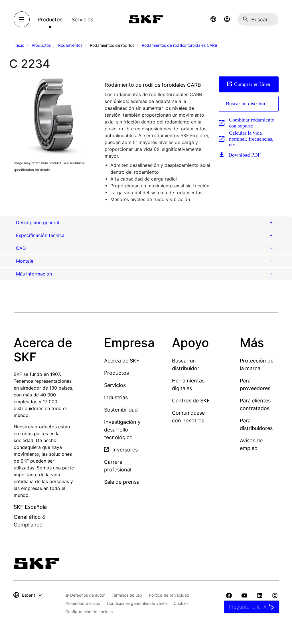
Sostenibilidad (121, 410)
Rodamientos (70, 45)
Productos (41, 45)
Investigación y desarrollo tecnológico (122, 429)
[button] (213, 19)
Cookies (181, 603)
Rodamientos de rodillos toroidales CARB (179, 45)
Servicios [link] (82, 20)
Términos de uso (126, 595)
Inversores (124, 450)
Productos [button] (50, 20)
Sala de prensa (121, 482)
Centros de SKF (191, 401)
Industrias (116, 397)
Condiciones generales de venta (137, 603)
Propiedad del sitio (82, 603)
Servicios (115, 385)
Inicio (19, 45)
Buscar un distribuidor (249, 103)
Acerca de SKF (121, 361)
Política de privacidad (169, 595)
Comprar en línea (252, 84)
